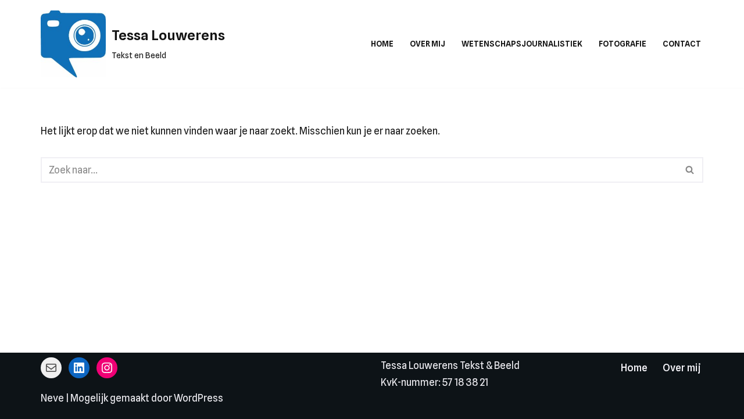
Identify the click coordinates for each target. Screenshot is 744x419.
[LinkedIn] (79, 367)
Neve (52, 398)
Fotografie (622, 43)
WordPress (198, 398)
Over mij (427, 43)
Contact (682, 43)
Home (382, 43)
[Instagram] (106, 367)
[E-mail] (51, 367)
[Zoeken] (690, 170)
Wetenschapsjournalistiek (522, 43)
